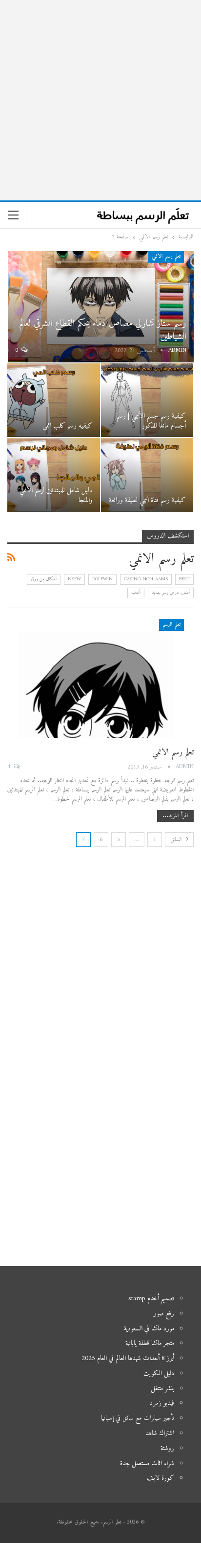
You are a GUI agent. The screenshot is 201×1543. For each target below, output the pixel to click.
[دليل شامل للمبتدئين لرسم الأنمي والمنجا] (53, 474)
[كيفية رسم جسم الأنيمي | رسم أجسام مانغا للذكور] (147, 400)
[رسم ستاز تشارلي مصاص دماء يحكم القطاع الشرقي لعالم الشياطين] (101, 307)
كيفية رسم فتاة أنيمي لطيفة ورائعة (147, 500)
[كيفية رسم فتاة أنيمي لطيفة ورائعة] (147, 474)
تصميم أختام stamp (151, 1298)
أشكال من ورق (44, 579)
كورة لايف (160, 1478)
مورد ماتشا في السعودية (149, 1329)
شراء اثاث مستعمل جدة (147, 1463)
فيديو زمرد (162, 1403)
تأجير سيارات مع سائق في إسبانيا (137, 1418)
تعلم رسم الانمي (166, 256)
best (184, 579)
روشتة (167, 1448)
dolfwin (102, 579)
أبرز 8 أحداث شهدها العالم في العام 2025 (127, 1358)
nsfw (74, 579)
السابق (177, 840)
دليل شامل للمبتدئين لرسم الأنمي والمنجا (56, 495)
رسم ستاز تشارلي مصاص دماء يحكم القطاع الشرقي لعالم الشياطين (103, 330)
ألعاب (136, 593)
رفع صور (164, 1314)
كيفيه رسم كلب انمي (67, 426)
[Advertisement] (100, 100)
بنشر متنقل (162, 1388)
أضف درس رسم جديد (171, 593)
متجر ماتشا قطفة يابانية (149, 1343)
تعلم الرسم (171, 625)
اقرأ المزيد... (175, 816)
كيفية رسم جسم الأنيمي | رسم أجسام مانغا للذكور (151, 421)
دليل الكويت (158, 1373)
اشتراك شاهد (159, 1433)
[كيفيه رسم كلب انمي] (53, 400)
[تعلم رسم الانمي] (100, 678)
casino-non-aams (146, 579)
